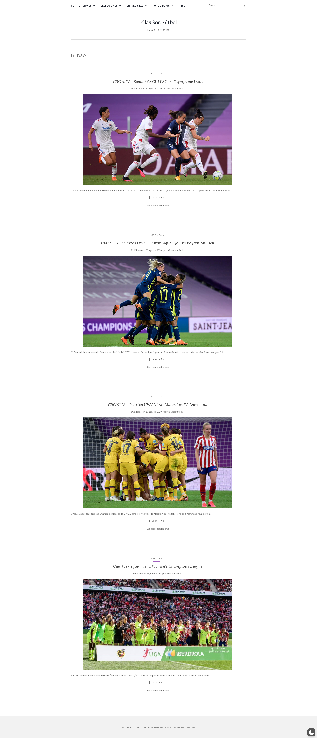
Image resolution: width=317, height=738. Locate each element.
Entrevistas (135, 6)
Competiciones (81, 6)
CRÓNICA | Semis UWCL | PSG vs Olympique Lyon (158, 81)
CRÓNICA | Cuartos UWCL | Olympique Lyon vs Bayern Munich (157, 243)
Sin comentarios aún (158, 205)
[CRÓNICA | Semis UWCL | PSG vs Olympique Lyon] (157, 139)
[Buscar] (244, 5)
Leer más (157, 197)
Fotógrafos (161, 6)
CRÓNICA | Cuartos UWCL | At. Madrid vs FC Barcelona (157, 404)
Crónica (156, 73)
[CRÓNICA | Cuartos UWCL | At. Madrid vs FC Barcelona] (157, 462)
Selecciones (109, 6)
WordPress (190, 727)
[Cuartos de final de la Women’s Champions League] (157, 624)
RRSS (182, 6)
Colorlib (167, 727)
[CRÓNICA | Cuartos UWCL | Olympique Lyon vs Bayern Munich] (157, 301)
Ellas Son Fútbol (158, 22)
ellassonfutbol (175, 88)
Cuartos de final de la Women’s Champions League (157, 566)
